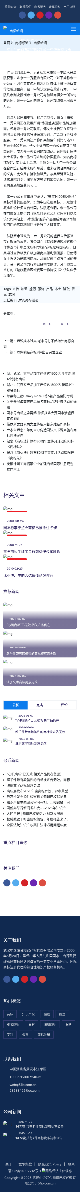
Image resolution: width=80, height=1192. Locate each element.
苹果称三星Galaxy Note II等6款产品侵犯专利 (40, 396)
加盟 (24, 289)
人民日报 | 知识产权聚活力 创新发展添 (35, 814)
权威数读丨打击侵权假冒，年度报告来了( (37, 819)
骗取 (66, 289)
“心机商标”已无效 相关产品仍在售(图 (34, 774)
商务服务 (40, 6)
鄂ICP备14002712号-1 (24, 1171)
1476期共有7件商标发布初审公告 (38, 1138)
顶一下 (47, 324)
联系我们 (25, 6)
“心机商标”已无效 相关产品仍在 (28, 625)
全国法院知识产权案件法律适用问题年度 (37, 825)
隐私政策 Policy (50, 1164)
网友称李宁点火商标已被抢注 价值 (30, 528)
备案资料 (54, 6)
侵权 (47, 1014)
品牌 (31, 1024)
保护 (68, 1024)
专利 (10, 1035)
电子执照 (69, 6)
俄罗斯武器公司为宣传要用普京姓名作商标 (38, 424)
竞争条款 (25, 1164)
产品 (49, 289)
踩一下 (65, 324)
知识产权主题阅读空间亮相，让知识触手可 (38, 802)
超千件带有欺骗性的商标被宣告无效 (31, 653)
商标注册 (44, 1035)
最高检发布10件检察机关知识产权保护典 (37, 797)
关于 (8, 1164)
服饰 (41, 289)
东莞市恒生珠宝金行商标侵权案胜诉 (31, 552)
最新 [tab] (15, 705)
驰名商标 (13, 1024)
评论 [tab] (64, 705)
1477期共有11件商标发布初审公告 (39, 1126)
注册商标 (50, 1024)
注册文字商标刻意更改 (22, 682)
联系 (71, 1164)
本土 (58, 289)
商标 (73, 157)
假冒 (25, 1035)
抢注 (62, 1014)
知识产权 (28, 1014)
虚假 (32, 289)
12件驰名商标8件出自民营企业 (39, 352)
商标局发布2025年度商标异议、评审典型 (37, 791)
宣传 (15, 289)
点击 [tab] (39, 705)
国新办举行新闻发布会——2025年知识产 (36, 808)
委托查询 (10, 6)
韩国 (11, 295)
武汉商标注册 (28, 300)
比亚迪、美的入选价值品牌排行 (28, 576)
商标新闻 (16, 31)
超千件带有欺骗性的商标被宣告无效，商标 (38, 780)
